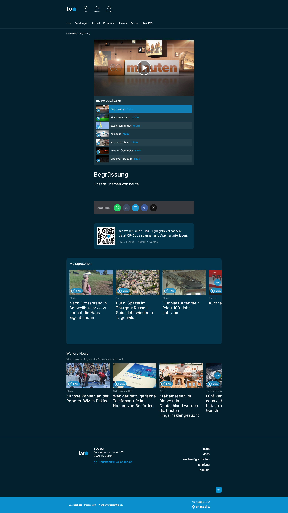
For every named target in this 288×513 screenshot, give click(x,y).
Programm (109, 23)
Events (123, 23)
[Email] (135, 207)
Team (206, 448)
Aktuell (96, 23)
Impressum (90, 505)
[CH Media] (201, 506)
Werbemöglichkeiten (196, 459)
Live (68, 23)
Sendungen (81, 23)
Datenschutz (75, 505)
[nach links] (70, 282)
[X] (153, 207)
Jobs (206, 454)
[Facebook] (144, 207)
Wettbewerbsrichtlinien (110, 505)
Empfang (204, 464)
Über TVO (147, 23)
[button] (126, 207)
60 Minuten (71, 33)
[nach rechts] (217, 282)
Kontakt (205, 469)
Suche (134, 23)
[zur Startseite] (71, 9)
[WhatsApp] (117, 207)
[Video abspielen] (144, 68)
